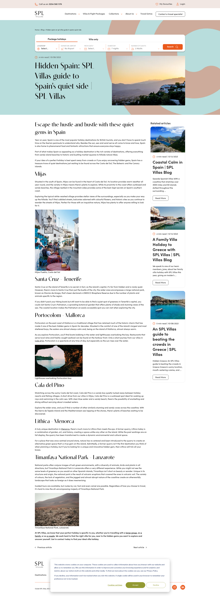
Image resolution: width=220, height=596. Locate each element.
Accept (135, 585)
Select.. (91, 48)
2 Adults (138, 48)
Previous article (44, 547)
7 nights (115, 48)
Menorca (65, 429)
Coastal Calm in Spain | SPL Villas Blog (168, 167)
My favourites (166, 4)
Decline (156, 585)
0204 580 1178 (55, 4)
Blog (42, 30)
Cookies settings (115, 585)
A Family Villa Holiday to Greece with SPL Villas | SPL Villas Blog (166, 249)
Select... (44, 48)
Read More (160, 198)
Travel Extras (146, 13)
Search (170, 46)
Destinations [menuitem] (40, 575)
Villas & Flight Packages (94, 13)
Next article (139, 547)
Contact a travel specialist (170, 14)
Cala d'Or (39, 340)
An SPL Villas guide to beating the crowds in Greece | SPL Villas (164, 341)
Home (37, 30)
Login (182, 4)
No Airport (69, 48)
